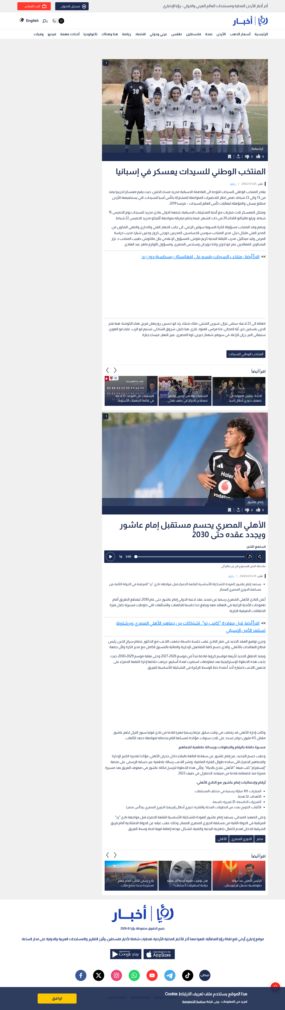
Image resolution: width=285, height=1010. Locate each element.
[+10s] (260, 557)
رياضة (126, 34)
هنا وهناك (110, 34)
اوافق (57, 998)
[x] (98, 975)
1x (120, 556)
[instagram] (116, 975)
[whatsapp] (134, 975)
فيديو (52, 34)
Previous (115, 370)
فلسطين (193, 34)
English (32, 21)
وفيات (39, 34)
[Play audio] (110, 556)
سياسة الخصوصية (194, 1001)
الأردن (221, 34)
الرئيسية (261, 34)
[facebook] (80, 975)
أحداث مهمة (69, 34)
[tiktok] (187, 975)
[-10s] (250, 557)
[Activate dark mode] (58, 20)
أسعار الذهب (240, 34)
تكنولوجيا (90, 34)
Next (107, 370)
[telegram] (169, 975)
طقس (176, 34)
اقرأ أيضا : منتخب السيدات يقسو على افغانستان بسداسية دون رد (200, 256)
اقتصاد (140, 34)
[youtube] (152, 975)
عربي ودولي (158, 34)
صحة (208, 34)
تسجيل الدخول (70, 6)
